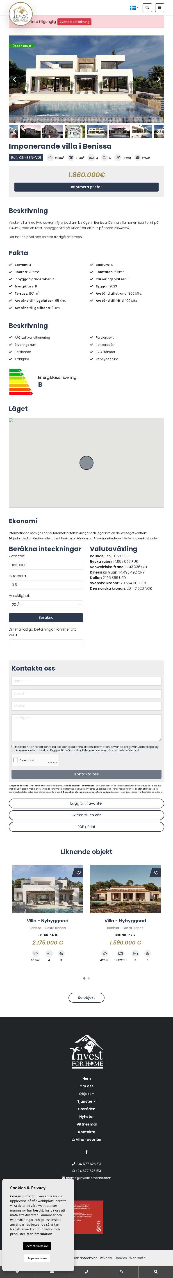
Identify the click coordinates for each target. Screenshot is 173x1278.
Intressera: (18, 575)
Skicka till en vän (86, 815)
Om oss (86, 1086)
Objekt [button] (85, 1093)
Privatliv (106, 1258)
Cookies (120, 1258)
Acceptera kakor (37, 1246)
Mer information (39, 1234)
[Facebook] (86, 1152)
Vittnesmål (87, 1124)
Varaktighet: (19, 595)
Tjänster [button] (85, 1101)
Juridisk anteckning (83, 1258)
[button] (46, 604)
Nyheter (86, 1116)
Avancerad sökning (74, 22)
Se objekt (86, 997)
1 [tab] (84, 978)
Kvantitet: (17, 556)
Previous (14, 79)
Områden (86, 1109)
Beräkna (46, 617)
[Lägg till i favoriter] (78, 872)
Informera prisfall (86, 187)
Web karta (137, 1258)
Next (158, 79)
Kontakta (86, 1132)
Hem (86, 1078)
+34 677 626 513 (88, 1164)
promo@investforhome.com (88, 1178)
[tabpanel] (47, 916)
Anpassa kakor (37, 1258)
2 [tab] (89, 978)
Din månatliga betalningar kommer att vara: (42, 632)
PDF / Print (86, 826)
